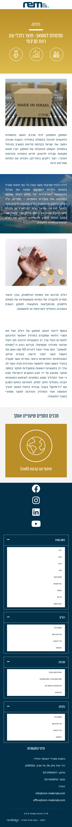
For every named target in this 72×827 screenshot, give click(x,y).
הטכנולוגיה (59, 648)
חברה (60, 570)
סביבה (60, 557)
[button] (36, 540)
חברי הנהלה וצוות (57, 634)
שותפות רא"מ (58, 628)
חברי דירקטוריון (57, 641)
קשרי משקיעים (57, 584)
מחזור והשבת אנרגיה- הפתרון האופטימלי (51, 679)
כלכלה (60, 563)
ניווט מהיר (60, 540)
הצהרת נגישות (58, 604)
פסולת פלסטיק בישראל (55, 672)
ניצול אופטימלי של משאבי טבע (53, 686)
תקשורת (59, 590)
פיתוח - (42, 820)
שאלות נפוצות (58, 577)
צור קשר (59, 597)
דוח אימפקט (58, 692)
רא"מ (60, 550)
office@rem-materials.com (49, 800)
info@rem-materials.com (50, 793)
